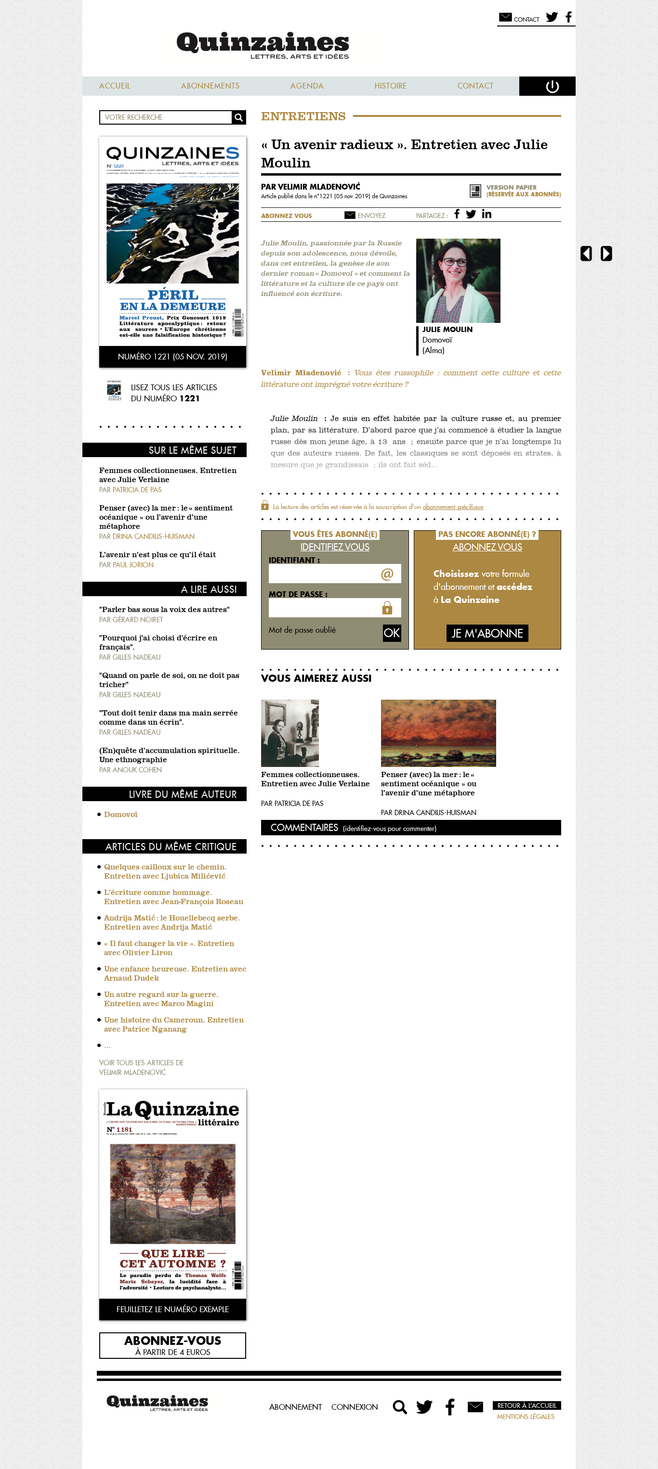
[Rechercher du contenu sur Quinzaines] (400, 1407)
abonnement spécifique (453, 507)
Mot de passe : (298, 594)
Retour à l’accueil (527, 1405)
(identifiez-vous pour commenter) (389, 828)
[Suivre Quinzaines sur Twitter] (425, 1407)
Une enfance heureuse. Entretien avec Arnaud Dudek (175, 974)
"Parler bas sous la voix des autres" (164, 610)
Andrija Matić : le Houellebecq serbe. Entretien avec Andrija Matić (172, 923)
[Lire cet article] (318, 733)
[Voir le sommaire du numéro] (172, 242)
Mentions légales (525, 1416)
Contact (476, 85)
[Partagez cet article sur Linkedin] (486, 213)
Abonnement (295, 1407)
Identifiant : (294, 560)
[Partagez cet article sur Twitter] (472, 213)
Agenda (307, 85)
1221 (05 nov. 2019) (345, 196)
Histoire (391, 85)
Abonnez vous (286, 215)
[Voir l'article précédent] (586, 254)
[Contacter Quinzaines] (475, 1407)
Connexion (354, 1407)
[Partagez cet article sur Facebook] (458, 213)
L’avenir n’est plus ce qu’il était (157, 555)
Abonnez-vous (172, 1340)
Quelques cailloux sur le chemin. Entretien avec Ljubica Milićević (165, 872)
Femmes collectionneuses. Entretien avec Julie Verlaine (315, 779)
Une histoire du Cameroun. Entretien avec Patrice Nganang (174, 1025)
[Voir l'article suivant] (606, 254)
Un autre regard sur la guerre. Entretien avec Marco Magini (161, 999)
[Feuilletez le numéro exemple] (172, 1195)
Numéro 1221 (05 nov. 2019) (172, 356)
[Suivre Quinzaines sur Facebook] (450, 1407)
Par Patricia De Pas (292, 803)
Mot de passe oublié (302, 630)
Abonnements (210, 85)
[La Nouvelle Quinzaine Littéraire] (329, 46)
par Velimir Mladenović (310, 187)
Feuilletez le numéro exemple (173, 1309)
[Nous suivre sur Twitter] (550, 21)
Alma (433, 350)
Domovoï (121, 815)
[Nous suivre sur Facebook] (567, 21)
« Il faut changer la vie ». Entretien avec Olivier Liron (169, 948)
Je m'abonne (487, 633)
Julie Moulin (447, 329)
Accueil (115, 85)
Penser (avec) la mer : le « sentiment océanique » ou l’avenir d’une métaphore (166, 518)
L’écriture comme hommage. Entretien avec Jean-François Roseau (173, 897)
